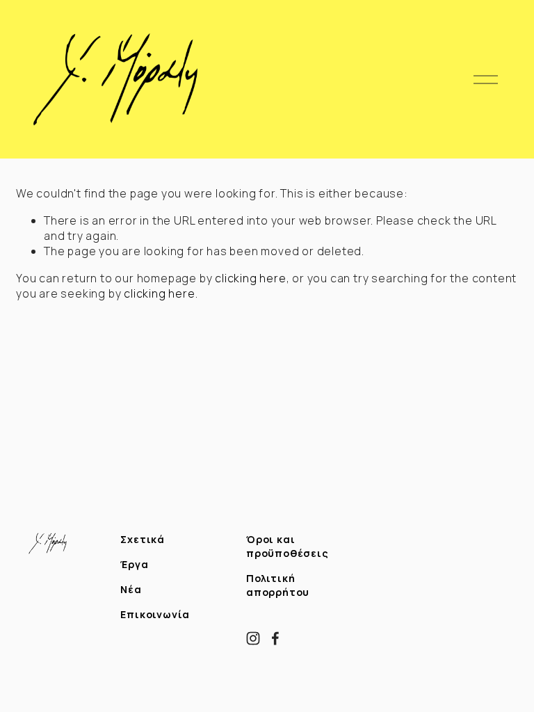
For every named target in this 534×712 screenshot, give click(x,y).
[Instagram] (253, 638)
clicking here (250, 278)
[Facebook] (275, 638)
